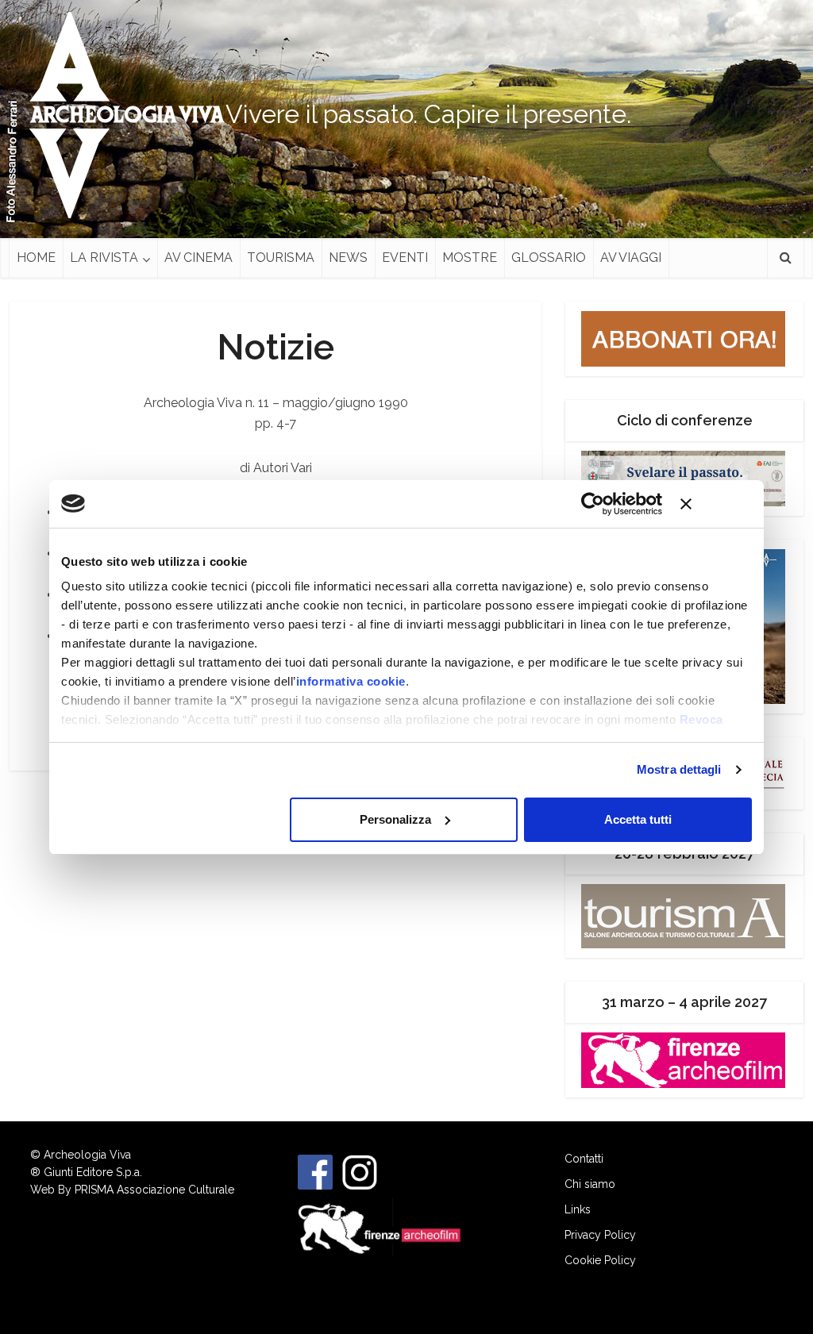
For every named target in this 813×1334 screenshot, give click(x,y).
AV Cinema (198, 257)
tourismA (280, 257)
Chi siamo (589, 1184)
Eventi (405, 257)
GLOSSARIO (548, 257)
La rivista (104, 257)
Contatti (583, 1158)
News (348, 257)
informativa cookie (351, 681)
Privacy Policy (600, 1234)
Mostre (469, 257)
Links (577, 1209)
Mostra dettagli (679, 769)
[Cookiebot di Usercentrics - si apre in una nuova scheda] (592, 504)
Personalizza (395, 819)
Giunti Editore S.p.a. (93, 1172)
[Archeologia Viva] (121, 115)
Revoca (701, 719)
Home (36, 257)
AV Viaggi (630, 257)
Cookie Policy (600, 1260)
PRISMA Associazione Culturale (154, 1189)
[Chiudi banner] (716, 503)
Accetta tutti (638, 819)
